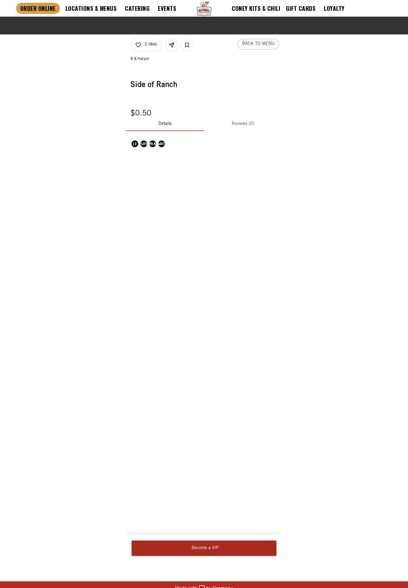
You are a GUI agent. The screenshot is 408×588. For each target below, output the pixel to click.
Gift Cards (301, 8)
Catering (137, 8)
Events (167, 8)
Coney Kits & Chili (256, 8)
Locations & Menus (91, 8)
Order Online (38, 8)
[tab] (165, 124)
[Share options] (171, 45)
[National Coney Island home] (204, 8)
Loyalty (334, 8)
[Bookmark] (187, 45)
